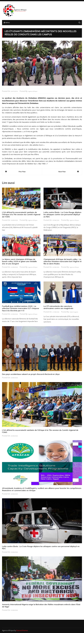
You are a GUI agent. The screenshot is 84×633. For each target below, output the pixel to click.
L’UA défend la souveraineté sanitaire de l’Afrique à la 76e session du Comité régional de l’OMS (21, 214)
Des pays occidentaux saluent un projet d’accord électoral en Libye (31, 374)
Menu (7, 23)
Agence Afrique (32, 91)
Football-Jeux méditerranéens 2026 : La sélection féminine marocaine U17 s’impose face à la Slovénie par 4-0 (20, 308)
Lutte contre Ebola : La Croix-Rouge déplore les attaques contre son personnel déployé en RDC (62, 214)
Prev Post (22, 172)
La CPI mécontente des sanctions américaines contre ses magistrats (58, 307)
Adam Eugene (74, 312)
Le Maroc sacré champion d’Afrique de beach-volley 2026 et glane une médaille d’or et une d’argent (19, 261)
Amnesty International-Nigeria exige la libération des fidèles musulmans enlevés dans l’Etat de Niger (41, 605)
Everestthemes (22, 630)
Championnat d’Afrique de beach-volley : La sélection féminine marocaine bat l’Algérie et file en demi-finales (63, 261)
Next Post (62, 172)
